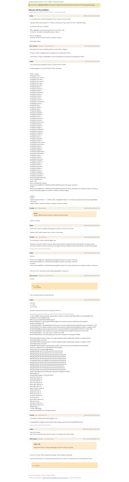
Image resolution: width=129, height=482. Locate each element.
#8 (98, 300)
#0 (98, 16)
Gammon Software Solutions (36, 1)
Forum (45, 1)
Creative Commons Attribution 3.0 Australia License (55, 477)
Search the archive (90, 5)
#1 (98, 46)
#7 (98, 275)
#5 (98, 237)
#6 (98, 253)
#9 (98, 415)
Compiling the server (58, 1)
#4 (98, 225)
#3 (98, 208)
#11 (98, 439)
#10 (98, 429)
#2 (98, 61)
